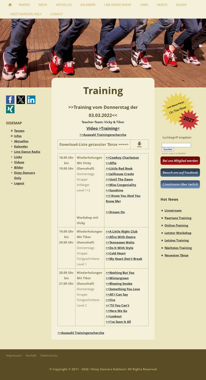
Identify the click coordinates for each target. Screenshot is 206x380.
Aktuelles (21, 141)
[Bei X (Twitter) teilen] (20, 100)
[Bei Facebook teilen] (10, 100)
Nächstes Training (178, 248)
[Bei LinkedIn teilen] (31, 100)
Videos (19, 162)
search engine (168, 153)
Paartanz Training (178, 218)
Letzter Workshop (178, 233)
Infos (18, 136)
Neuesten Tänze (176, 255)
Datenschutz (49, 355)
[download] (139, 144)
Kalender (21, 146)
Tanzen (19, 131)
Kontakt (31, 355)
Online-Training (176, 225)
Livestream (173, 210)
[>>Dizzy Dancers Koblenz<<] (10, 4)
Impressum (14, 355)
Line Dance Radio (27, 152)
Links (18, 157)
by (180, 153)
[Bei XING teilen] (10, 109)
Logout (19, 183)
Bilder (18, 167)
